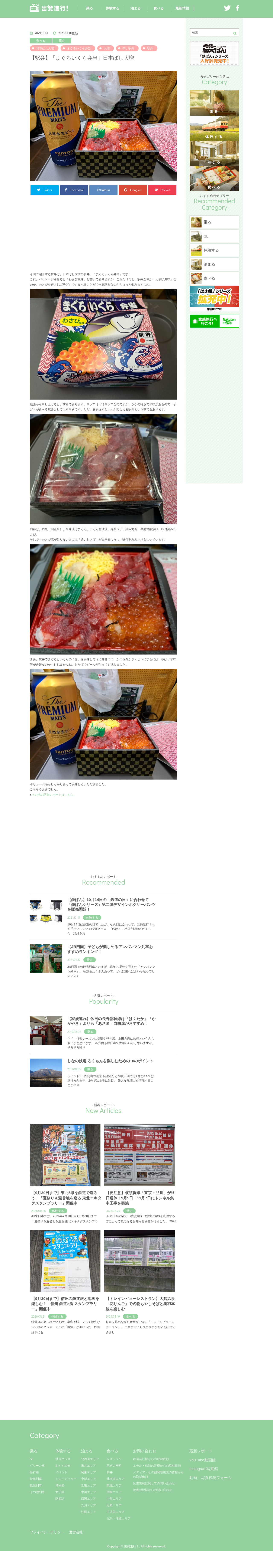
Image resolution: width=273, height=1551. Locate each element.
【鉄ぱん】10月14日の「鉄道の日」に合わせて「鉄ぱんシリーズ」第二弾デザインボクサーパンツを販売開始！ (111, 904)
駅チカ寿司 (114, 1465)
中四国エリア (116, 1512)
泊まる (136, 8)
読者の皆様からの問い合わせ (152, 1490)
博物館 (59, 1485)
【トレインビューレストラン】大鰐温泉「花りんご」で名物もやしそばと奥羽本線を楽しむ (140, 1303)
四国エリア (88, 1498)
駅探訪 (59, 1498)
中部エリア (88, 1478)
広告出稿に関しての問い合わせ (154, 1483)
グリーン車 (37, 1465)
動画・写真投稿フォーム (210, 1478)
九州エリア (88, 1505)
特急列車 (36, 1478)
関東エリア (88, 1472)
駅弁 (62, 40)
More (33, 1340)
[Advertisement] (103, 235)
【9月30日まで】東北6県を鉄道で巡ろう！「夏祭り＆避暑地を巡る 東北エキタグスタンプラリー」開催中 (66, 1198)
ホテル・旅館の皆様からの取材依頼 (157, 1465)
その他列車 (37, 1492)
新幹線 (34, 1472)
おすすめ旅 (62, 1465)
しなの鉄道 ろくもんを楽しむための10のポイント (110, 1061)
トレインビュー (65, 1478)
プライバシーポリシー (47, 1532)
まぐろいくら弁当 (79, 48)
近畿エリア (88, 1485)
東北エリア (88, 1465)
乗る (89, 8)
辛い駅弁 (128, 48)
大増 (107, 48)
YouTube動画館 (202, 1460)
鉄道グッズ (62, 1459)
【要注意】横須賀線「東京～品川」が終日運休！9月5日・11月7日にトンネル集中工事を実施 (140, 1198)
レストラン (114, 1459)
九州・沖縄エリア (119, 1518)
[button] (236, 34)
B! (103, 190)
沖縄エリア (88, 1512)
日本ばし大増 (45, 48)
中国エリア (88, 1492)
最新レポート (200, 1451)
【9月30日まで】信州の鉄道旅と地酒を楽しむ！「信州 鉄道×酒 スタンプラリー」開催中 (65, 1303)
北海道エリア (90, 1459)
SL (31, 1459)
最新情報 (182, 8)
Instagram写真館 (203, 1469)
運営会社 (76, 1532)
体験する (112, 8)
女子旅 (59, 1492)
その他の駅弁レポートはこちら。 (54, 794)
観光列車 (36, 1485)
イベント (61, 1472)
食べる (159, 8)
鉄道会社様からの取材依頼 (151, 1459)
